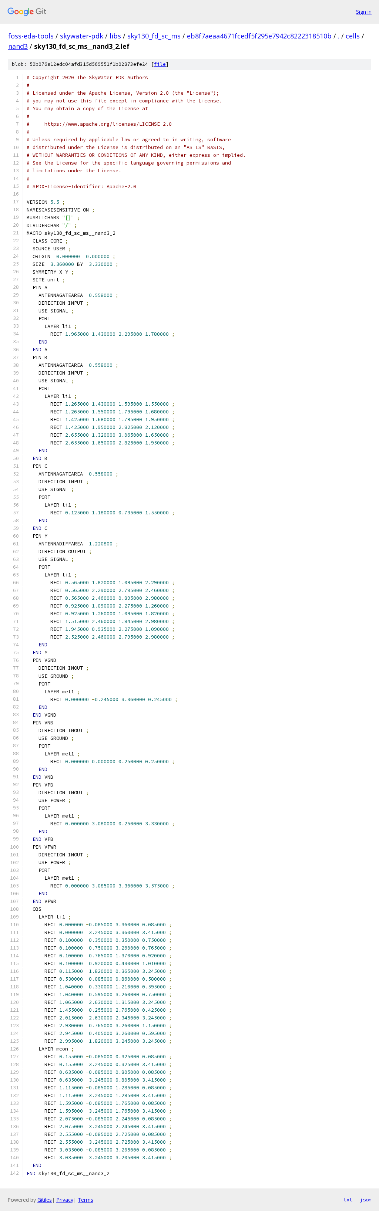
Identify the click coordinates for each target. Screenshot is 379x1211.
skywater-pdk (81, 35)
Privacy (64, 1199)
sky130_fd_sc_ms (154, 35)
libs (115, 35)
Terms (85, 1199)
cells (353, 35)
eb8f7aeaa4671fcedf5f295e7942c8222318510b (259, 35)
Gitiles (44, 1199)
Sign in (364, 11)
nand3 (18, 46)
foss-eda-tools (31, 35)
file (160, 64)
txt (347, 1199)
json (366, 1199)
